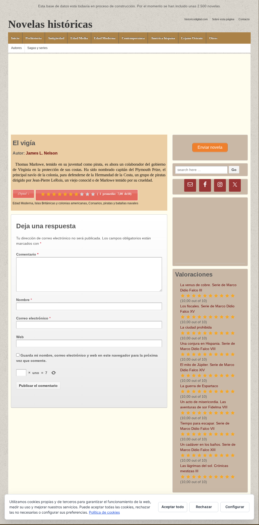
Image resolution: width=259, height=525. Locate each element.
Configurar (234, 507)
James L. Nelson (42, 153)
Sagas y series (37, 48)
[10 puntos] (93, 194)
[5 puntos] (65, 194)
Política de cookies (104, 512)
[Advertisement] (129, 89)
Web (20, 337)
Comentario (27, 254)
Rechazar (204, 507)
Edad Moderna (104, 38)
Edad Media (79, 38)
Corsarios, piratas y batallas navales (113, 203)
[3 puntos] (54, 194)
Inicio (15, 38)
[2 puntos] (48, 194)
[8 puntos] (81, 194)
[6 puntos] (70, 194)
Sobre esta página (223, 19)
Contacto (244, 19)
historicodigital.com (196, 19)
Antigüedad (56, 38)
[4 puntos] (59, 194)
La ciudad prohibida (196, 327)
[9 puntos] (87, 194)
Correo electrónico (32, 318)
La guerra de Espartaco (199, 386)
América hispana (163, 38)
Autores (16, 48)
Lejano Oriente (192, 38)
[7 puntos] (76, 194)
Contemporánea (133, 38)
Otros (213, 38)
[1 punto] (42, 194)
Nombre (23, 300)
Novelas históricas (50, 24)
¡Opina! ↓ (23, 193)
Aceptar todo (172, 507)
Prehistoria (34, 38)
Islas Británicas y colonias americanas (61, 203)
